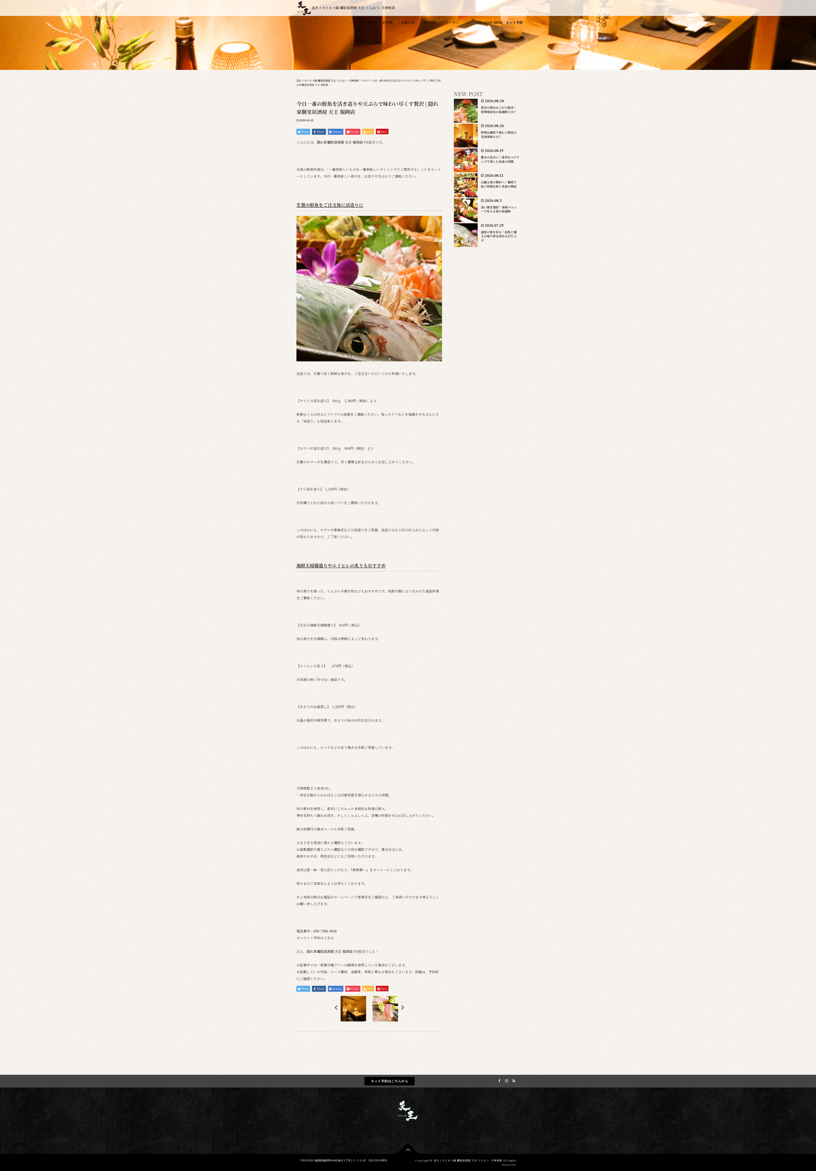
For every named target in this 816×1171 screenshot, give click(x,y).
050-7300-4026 (325, 931)
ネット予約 (514, 22)
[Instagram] (506, 1080)
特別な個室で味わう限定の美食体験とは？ (499, 134)
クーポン (452, 22)
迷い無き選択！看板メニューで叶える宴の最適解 (499, 209)
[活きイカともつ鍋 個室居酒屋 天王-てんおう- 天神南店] (408, 1110)
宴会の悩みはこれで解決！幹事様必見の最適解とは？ (499, 109)
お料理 (387, 22)
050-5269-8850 (489, 22)
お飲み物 (408, 22)
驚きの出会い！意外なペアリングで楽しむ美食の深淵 (500, 159)
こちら (329, 937)
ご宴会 (369, 22)
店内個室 (430, 22)
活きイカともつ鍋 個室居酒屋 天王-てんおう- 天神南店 (353, 7)
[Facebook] (499, 1080)
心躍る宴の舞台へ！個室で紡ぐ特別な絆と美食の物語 (499, 184)
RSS (513, 1080)
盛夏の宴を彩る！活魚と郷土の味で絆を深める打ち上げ (499, 236)
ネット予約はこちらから (389, 1081)
